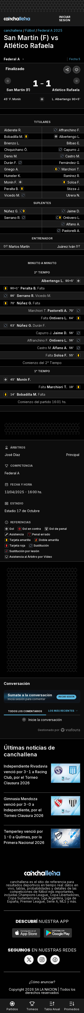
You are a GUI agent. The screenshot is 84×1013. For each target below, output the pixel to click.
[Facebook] (55, 959)
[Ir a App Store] (26, 932)
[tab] (25, 711)
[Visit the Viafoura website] (70, 730)
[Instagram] (42, 959)
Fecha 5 (74, 59)
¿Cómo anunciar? (42, 982)
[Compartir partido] (67, 69)
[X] (29, 959)
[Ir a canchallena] (17, 18)
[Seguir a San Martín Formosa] (7, 81)
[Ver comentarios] (76, 69)
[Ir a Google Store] (58, 932)
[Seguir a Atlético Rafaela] (76, 81)
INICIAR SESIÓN (64, 18)
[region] (42, 721)
